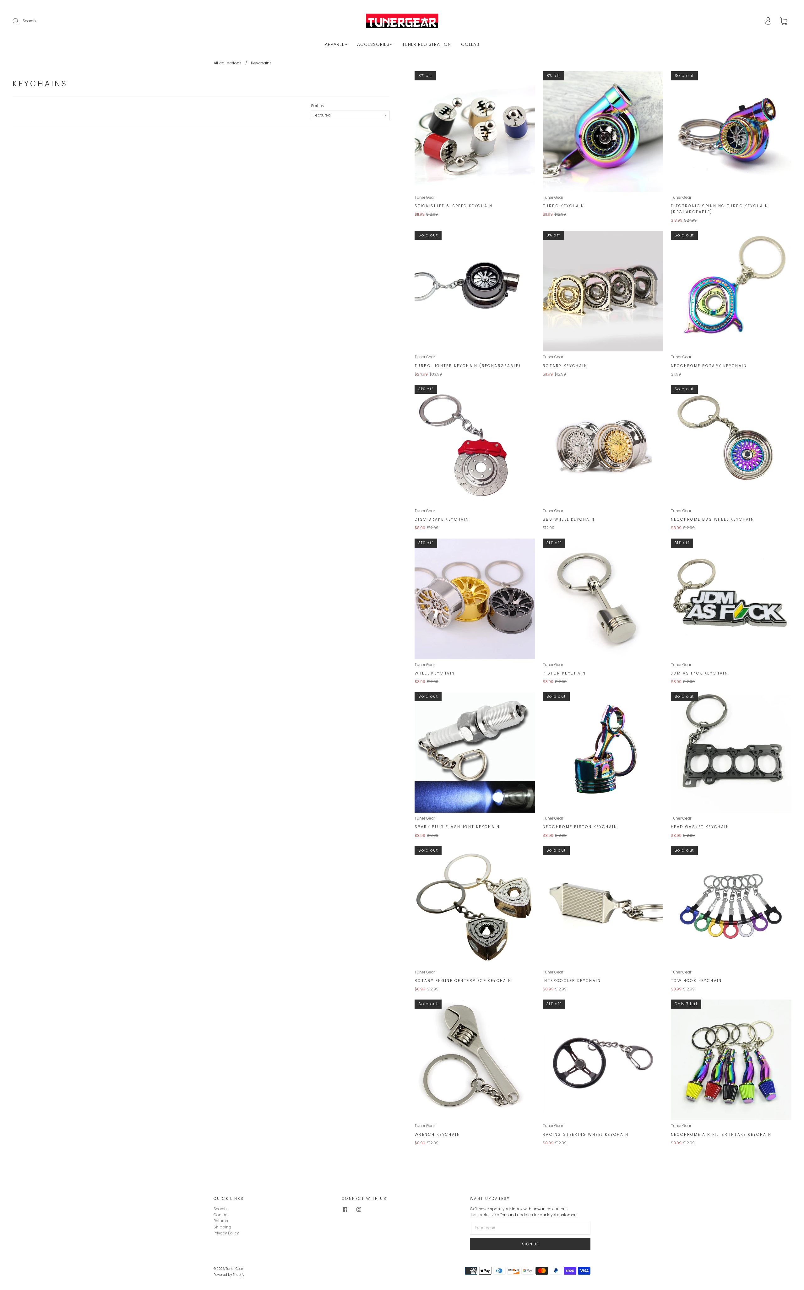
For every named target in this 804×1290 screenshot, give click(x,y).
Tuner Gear (425, 197)
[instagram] (359, 1210)
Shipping (222, 1227)
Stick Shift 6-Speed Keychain (453, 206)
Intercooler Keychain (572, 980)
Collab (470, 44)
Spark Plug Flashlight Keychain (457, 826)
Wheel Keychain (435, 673)
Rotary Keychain (565, 365)
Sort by (317, 106)
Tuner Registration (426, 44)
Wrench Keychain (437, 1134)
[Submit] (19, 21)
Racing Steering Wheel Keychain (585, 1134)
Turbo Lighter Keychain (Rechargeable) (468, 365)
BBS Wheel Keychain (569, 519)
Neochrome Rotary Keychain (709, 365)
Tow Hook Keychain (696, 980)
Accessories (373, 44)
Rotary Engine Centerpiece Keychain (463, 980)
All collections (228, 63)
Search (29, 21)
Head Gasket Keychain (700, 826)
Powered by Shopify (229, 1274)
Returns (221, 1220)
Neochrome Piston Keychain (580, 826)
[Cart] (783, 21)
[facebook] (345, 1210)
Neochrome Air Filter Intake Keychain (721, 1134)
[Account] (768, 21)
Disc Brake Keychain (442, 519)
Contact (221, 1214)
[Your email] (530, 1227)
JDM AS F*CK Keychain (699, 673)
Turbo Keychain (563, 206)
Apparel (334, 44)
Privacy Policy (226, 1233)
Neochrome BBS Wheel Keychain (712, 519)
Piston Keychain (564, 673)
